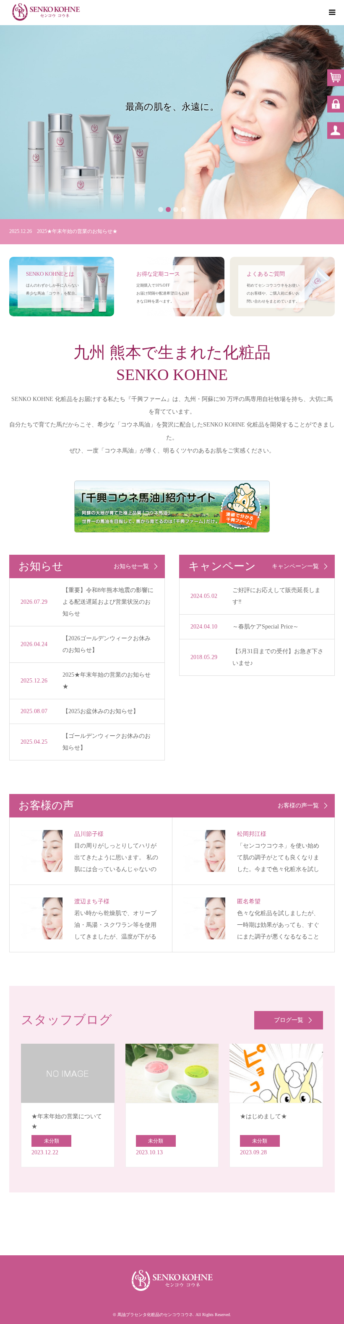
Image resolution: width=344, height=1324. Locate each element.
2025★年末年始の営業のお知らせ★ (107, 681)
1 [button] (160, 209)
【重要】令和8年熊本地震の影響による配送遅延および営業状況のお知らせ (108, 602)
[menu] (331, 12)
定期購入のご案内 (172, 136)
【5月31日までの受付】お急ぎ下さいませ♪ (277, 657)
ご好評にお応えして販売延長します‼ (276, 596)
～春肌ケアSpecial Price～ (265, 626)
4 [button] (183, 209)
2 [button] (168, 209)
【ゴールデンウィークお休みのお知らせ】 (107, 742)
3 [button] (175, 209)
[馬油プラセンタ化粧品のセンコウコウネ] (46, 12)
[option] (172, 122)
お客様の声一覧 (298, 806)
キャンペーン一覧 (295, 566)
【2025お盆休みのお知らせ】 (101, 711)
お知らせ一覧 (131, 566)
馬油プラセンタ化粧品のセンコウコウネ (155, 1314)
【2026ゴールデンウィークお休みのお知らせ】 (107, 644)
